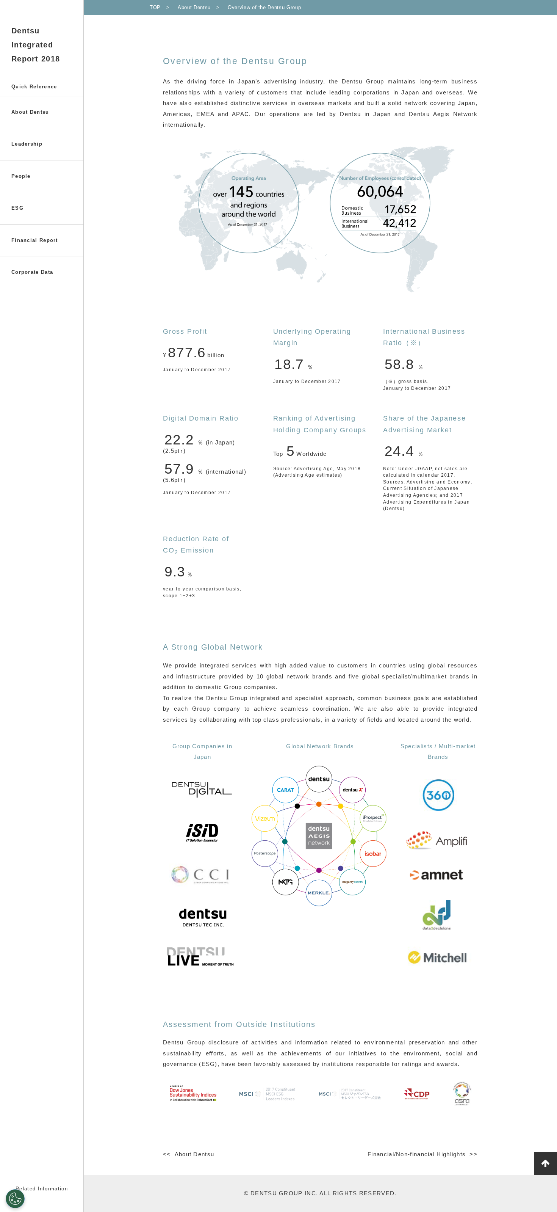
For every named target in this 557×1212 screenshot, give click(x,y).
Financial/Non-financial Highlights (417, 1154)
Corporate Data (32, 272)
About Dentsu (30, 112)
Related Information (42, 1189)
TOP (155, 7)
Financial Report (34, 240)
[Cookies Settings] (15, 1198)
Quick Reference (34, 86)
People (21, 176)
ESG (17, 208)
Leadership (26, 144)
